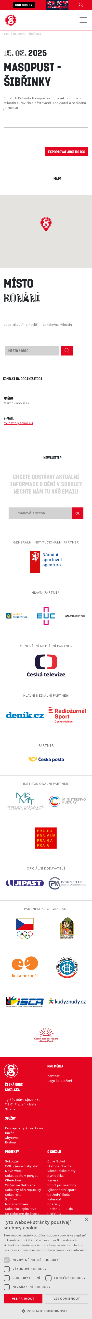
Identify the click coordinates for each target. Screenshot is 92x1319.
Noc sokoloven (16, 1204)
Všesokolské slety (61, 1171)
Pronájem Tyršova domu (24, 1128)
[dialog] (46, 1267)
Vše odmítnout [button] (66, 1299)
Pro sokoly (23, 5)
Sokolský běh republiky (23, 1190)
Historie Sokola (59, 1166)
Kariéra (52, 1180)
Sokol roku (13, 1195)
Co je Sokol (56, 1161)
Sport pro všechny (61, 1185)
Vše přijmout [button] (23, 1299)
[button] (46, 224)
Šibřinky (11, 1199)
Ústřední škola (58, 1195)
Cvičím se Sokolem (20, 1185)
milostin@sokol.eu (18, 423)
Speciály (53, 1204)
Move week (14, 1171)
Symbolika (55, 1176)
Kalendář (54, 1199)
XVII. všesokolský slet (22, 1166)
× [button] (86, 1220)
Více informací (77, 1250)
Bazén (9, 1133)
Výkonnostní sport (61, 1190)
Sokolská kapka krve (20, 1209)
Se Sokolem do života (22, 1214)
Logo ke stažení (59, 1081)
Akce (7, 34)
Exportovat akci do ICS (66, 151)
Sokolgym (12, 1161)
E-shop (10, 1142)
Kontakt (53, 1076)
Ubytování (12, 1138)
